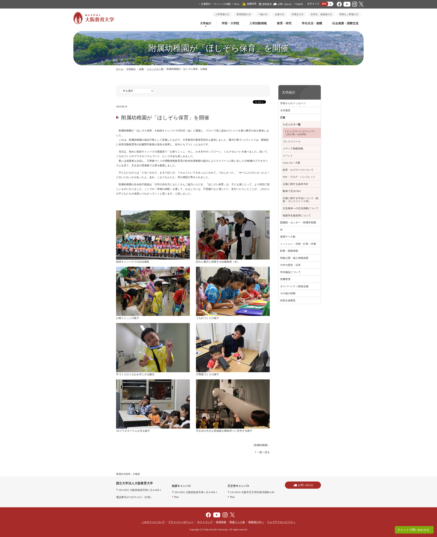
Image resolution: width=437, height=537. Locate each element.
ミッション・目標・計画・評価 (298, 243)
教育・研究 (284, 23)
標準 (324, 4)
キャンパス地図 (222, 4)
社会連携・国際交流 (345, 23)
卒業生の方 (298, 14)
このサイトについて (153, 522)
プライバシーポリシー (181, 522)
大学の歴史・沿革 (290, 265)
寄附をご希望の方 (348, 14)
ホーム (119, 69)
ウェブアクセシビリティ (281, 522)
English (299, 4)
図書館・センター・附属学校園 (298, 222)
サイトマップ (205, 522)
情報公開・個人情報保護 (294, 258)
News (236, 4)
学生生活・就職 (312, 23)
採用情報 (221, 522)
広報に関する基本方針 (295, 184)
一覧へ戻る (263, 452)
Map (176, 497)
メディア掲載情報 (293, 148)
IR (281, 229)
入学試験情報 (258, 23)
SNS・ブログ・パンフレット (299, 177)
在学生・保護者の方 (321, 14)
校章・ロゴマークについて (298, 170)
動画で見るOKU (292, 191)
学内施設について (290, 272)
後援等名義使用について (297, 215)
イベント (288, 155)
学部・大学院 (230, 23)
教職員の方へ (256, 522)
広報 (141, 69)
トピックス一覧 (155, 69)
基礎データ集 (287, 236)
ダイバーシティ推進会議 (294, 286)
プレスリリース (292, 141)
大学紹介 (206, 23)
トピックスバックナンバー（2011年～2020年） (299, 133)
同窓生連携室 (287, 300)
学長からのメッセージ (293, 103)
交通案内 (205, 4)
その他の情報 (287, 293)
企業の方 (279, 14)
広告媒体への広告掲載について (301, 208)
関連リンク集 (237, 522)
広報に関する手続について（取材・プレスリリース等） (301, 200)
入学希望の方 (222, 14)
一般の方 (263, 14)
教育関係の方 (244, 14)
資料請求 (267, 4)
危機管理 (251, 4)
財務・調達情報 (289, 250)
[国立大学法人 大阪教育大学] (93, 23)
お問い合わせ (284, 4)
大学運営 (285, 110)
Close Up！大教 (291, 162)
